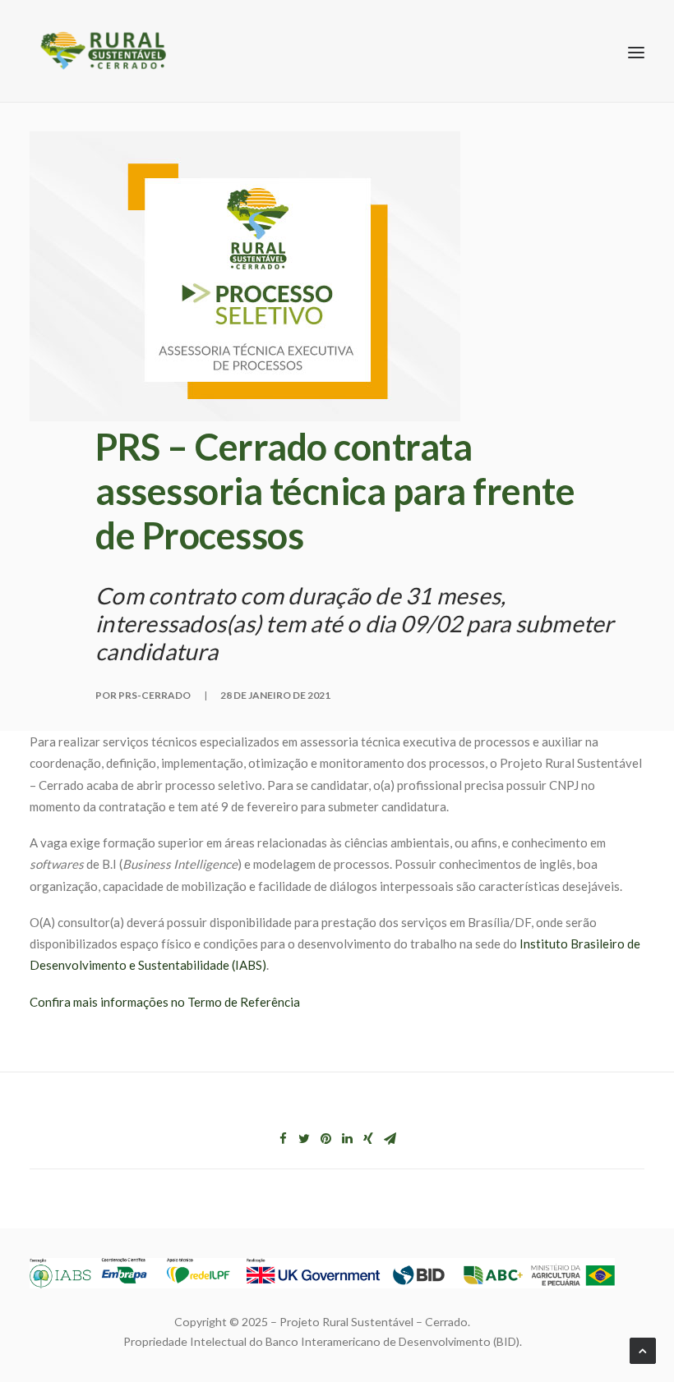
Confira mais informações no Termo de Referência (165, 1001)
